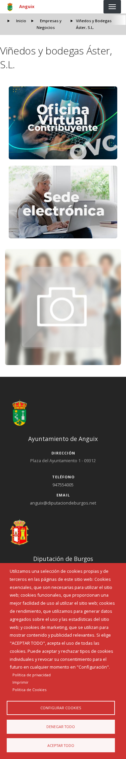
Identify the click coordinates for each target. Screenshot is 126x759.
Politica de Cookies (29, 689)
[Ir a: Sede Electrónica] (63, 202)
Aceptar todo (60, 745)
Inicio (21, 20)
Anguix (26, 6)
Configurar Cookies (60, 707)
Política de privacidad (31, 674)
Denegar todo (60, 726)
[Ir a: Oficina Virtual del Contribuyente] (63, 122)
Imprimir (20, 682)
